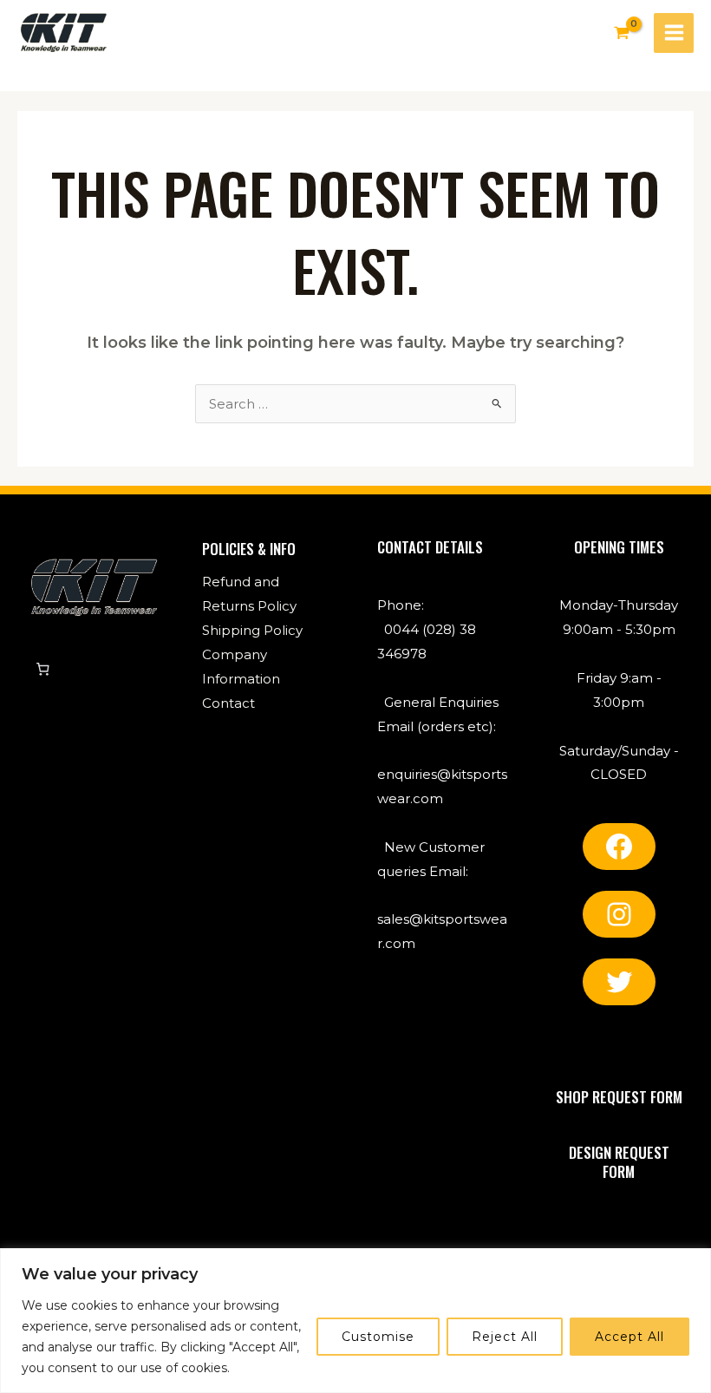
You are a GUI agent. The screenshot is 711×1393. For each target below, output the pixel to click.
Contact (228, 703)
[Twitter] (619, 981)
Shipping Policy (252, 630)
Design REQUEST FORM (619, 1161)
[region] (355, 1320)
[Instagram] (619, 914)
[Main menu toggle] (674, 33)
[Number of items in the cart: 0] (42, 668)
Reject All (505, 1336)
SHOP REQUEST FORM (619, 1097)
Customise (378, 1336)
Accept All (629, 1336)
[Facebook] (619, 846)
